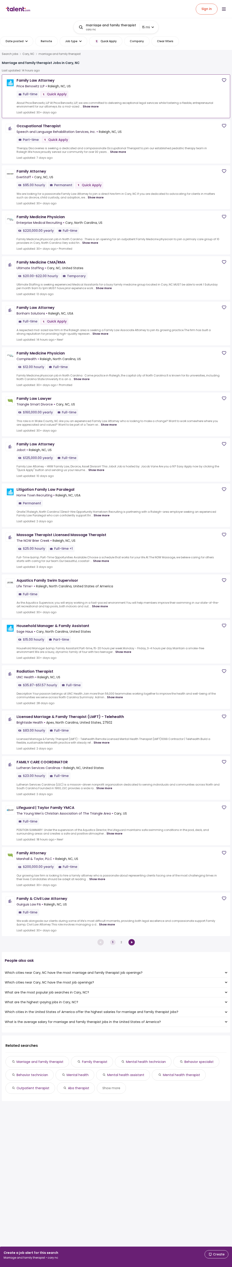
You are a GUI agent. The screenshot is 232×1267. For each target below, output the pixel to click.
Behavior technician (32, 1075)
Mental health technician (146, 1061)
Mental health (78, 1075)
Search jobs (10, 54)
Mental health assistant (125, 1075)
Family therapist (94, 1061)
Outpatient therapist (33, 1088)
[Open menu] (224, 9)
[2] (131, 942)
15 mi (146, 27)
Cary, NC (28, 54)
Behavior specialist (199, 1061)
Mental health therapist (181, 1075)
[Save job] (224, 80)
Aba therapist (78, 1088)
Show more (91, 106)
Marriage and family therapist (40, 1061)
